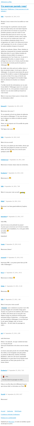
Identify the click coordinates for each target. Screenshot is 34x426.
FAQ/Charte (18, 411)
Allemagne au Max (6, 2)
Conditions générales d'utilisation (10, 414)
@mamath (4, 308)
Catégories (10, 411)
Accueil (3, 411)
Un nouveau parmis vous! (14, 6)
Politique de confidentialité (8, 417)
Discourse (11, 421)
